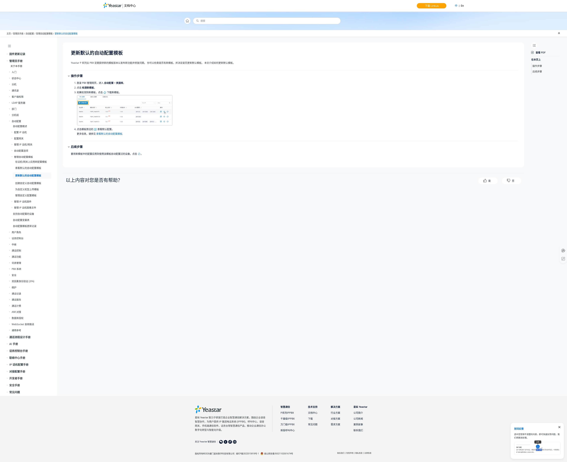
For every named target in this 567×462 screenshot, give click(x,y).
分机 (14, 84)
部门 (14, 109)
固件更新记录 (17, 54)
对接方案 (335, 418)
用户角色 (16, 232)
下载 (310, 418)
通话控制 (16, 250)
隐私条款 (358, 453)
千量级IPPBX (288, 418)
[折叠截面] (559, 33)
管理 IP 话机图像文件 (25, 207)
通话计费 (16, 305)
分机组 (15, 115)
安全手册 (14, 385)
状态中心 (16, 78)
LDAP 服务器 (18, 102)
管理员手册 (18, 33)
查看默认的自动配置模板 (28, 168)
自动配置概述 (20, 126)
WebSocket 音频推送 (23, 324)
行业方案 (335, 412)
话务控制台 (17, 238)
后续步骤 (537, 71)
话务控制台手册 (18, 351)
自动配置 (30, 33)
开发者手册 (16, 378)
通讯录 (15, 90)
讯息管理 (16, 263)
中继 (14, 244)
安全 (14, 275)
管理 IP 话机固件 (22, 201)
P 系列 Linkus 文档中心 (558, 247)
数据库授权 (17, 318)
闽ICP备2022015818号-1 (247, 453)
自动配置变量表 (21, 220)
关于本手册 (16, 66)
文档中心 (130, 6)
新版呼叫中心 (288, 430)
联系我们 (358, 430)
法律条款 (367, 453)
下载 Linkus (432, 6)
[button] (7, 54)
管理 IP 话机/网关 (23, 144)
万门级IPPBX (288, 424)
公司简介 (358, 412)
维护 (14, 287)
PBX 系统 (16, 269)
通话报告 (16, 299)
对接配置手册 (17, 371)
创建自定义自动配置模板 (28, 183)
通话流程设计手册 (20, 337)
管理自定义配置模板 (25, 195)
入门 (14, 72)
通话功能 (16, 256)
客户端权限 (17, 96)
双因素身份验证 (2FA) (23, 281)
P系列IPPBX (287, 412)
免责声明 (349, 453)
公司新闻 (358, 418)
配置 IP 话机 (20, 132)
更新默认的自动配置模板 (66, 33)
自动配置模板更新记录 (24, 226)
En (462, 5)
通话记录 (16, 293)
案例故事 (358, 424)
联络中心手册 (17, 358)
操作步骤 (537, 66)
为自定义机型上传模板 (27, 189)
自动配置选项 (21, 150)
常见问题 (14, 392)
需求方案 (335, 424)
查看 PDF (541, 52)
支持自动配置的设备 (23, 213)
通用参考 (16, 330)
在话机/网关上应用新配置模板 (31, 161)
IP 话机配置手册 (18, 364)
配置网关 (18, 138)
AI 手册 (13, 344)
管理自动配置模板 (44, 33)
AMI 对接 (16, 312)
